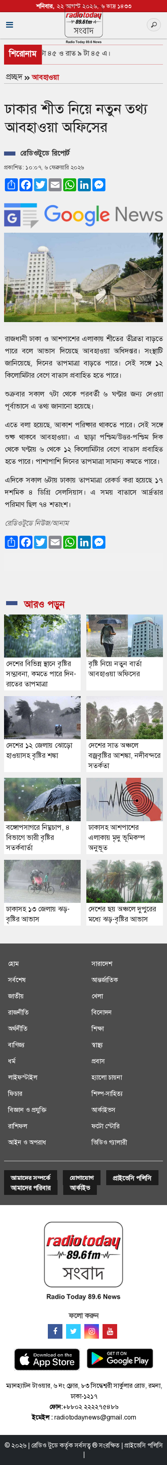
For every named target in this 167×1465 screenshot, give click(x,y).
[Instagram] (91, 1331)
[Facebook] (55, 1331)
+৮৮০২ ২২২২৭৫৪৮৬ (90, 1406)
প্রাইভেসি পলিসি (132, 1178)
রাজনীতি (18, 1012)
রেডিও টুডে (44, 1445)
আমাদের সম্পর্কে (30, 1178)
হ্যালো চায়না (107, 1077)
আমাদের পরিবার (31, 1188)
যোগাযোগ (82, 1178)
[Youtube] (110, 1331)
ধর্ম (11, 1061)
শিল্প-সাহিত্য (107, 1093)
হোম (13, 963)
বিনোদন (102, 1012)
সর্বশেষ (17, 980)
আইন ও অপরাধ (27, 1142)
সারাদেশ (102, 963)
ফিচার (15, 1093)
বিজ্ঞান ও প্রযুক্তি (27, 1110)
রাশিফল (17, 1126)
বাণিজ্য (16, 1045)
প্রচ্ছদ (14, 76)
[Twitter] (73, 1331)
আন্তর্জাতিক (105, 980)
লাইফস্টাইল (22, 1077)
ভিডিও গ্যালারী (109, 1142)
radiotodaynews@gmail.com (95, 1417)
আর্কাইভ (80, 1188)
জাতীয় (16, 996)
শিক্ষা (98, 1028)
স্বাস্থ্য (97, 1045)
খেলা (97, 996)
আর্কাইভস (104, 1110)
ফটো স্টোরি (106, 1126)
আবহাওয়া (45, 77)
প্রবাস (98, 1061)
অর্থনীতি (18, 1028)
